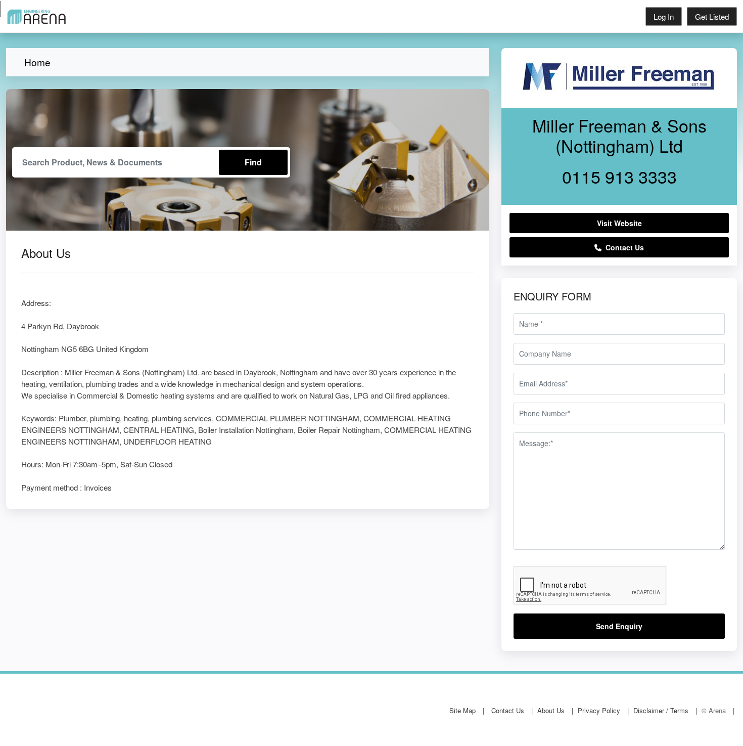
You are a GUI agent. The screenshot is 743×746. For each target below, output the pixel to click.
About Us (551, 710)
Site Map (462, 710)
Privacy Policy (599, 710)
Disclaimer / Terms (660, 710)
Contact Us (622, 247)
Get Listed (712, 16)
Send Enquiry (619, 626)
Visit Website (619, 223)
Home (37, 62)
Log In (664, 16)
